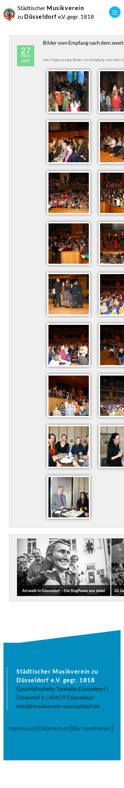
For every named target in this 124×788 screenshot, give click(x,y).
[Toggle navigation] (115, 12)
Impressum (22, 728)
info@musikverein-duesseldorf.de (57, 705)
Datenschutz (54, 728)
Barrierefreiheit (91, 728)
